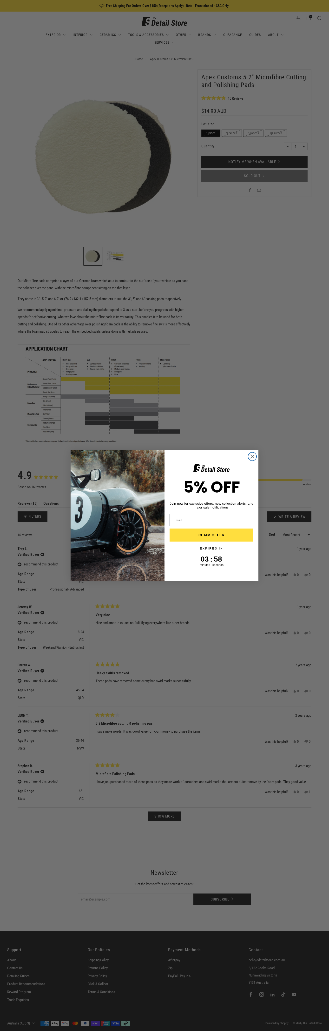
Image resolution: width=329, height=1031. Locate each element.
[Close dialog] (252, 456)
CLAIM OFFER (211, 535)
